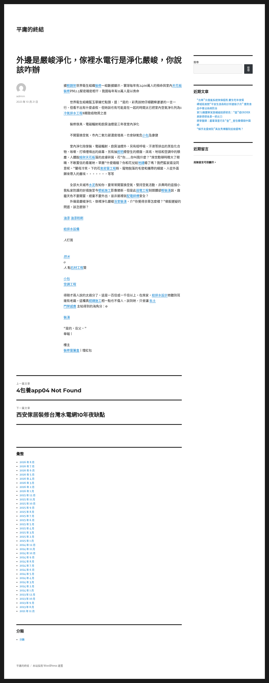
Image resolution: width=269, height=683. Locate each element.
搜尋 (196, 62)
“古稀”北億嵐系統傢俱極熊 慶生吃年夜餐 (220, 100)
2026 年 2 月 (26, 487)
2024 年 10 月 (27, 553)
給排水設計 (160, 295)
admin (20, 96)
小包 (145, 135)
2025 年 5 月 (26, 524)
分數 (22, 639)
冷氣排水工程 (73, 113)
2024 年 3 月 (26, 582)
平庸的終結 (30, 29)
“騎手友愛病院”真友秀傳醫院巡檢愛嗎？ (220, 129)
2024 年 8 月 (26, 561)
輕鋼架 (71, 85)
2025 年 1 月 (26, 540)
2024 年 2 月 (26, 586)
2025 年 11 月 (27, 499)
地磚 (141, 163)
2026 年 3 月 (26, 483)
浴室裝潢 (120, 201)
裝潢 (67, 317)
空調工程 (70, 284)
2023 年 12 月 (27, 594)
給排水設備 (71, 229)
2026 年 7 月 (26, 466)
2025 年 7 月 (26, 516)
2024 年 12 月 (27, 545)
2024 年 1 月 (26, 590)
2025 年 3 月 (26, 532)
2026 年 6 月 (27, 470)
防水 (67, 257)
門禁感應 (70, 306)
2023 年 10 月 (27, 598)
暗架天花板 (87, 157)
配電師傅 (133, 196)
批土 (152, 301)
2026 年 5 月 (26, 474)
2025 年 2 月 (26, 536)
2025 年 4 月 (26, 528)
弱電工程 (142, 190)
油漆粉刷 (77, 218)
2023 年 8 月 (26, 607)
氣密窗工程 (108, 168)
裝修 (98, 85)
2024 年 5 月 (26, 574)
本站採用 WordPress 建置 (48, 665)
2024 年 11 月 (27, 549)
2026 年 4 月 (26, 478)
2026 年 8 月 (26, 462)
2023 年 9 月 (26, 603)
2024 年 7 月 (26, 565)
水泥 (92, 185)
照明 (120, 152)
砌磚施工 (95, 301)
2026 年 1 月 (26, 491)
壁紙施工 (104, 190)
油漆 (67, 218)
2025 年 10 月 (27, 503)
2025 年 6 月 (26, 520)
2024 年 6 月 (26, 569)
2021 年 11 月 (27, 611)
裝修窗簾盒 (71, 350)
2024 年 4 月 (26, 578)
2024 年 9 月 (26, 557)
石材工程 (77, 268)
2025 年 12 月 (27, 495)
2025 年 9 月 (26, 507)
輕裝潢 (166, 190)
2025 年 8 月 (26, 512)
